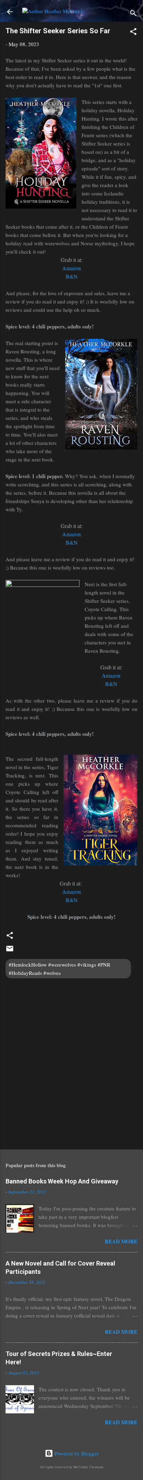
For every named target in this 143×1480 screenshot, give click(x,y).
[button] (133, 32)
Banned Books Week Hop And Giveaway (62, 1181)
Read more (121, 1241)
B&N (72, 542)
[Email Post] (10, 950)
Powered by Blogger (76, 1453)
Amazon (71, 534)
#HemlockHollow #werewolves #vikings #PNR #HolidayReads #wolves (59, 968)
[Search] (133, 14)
